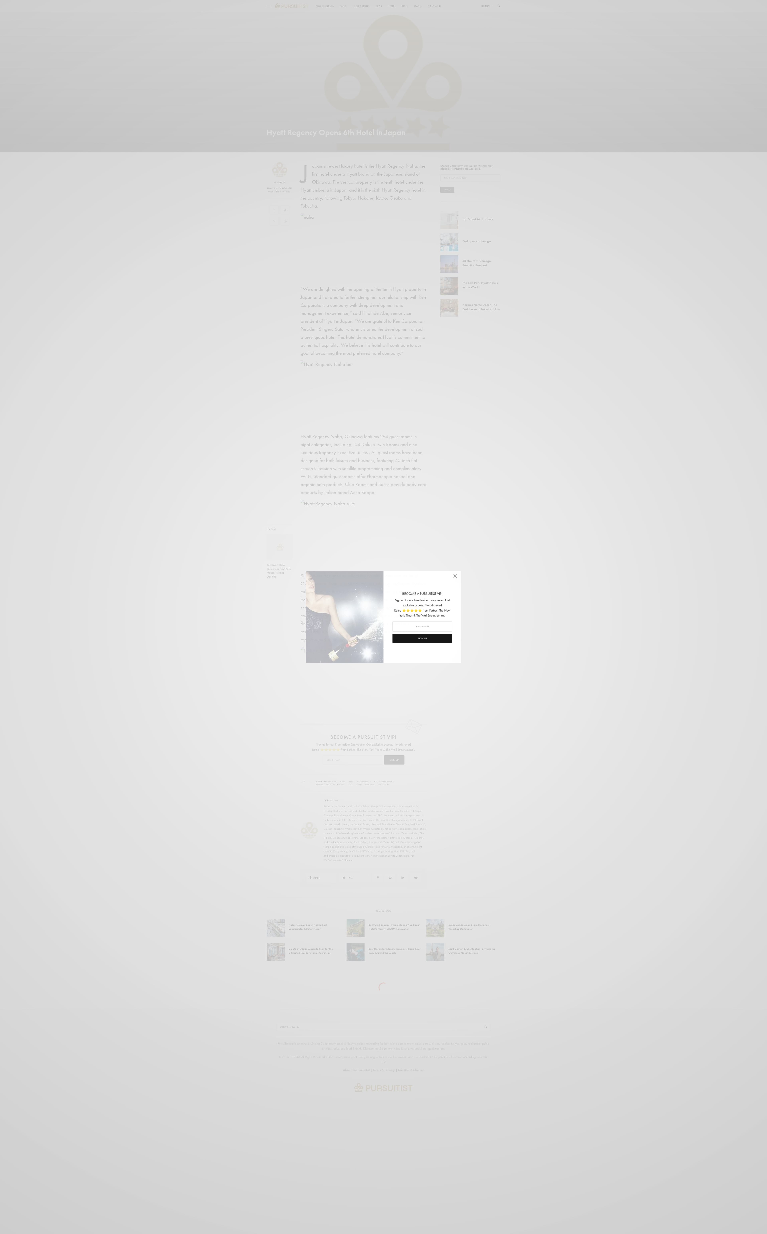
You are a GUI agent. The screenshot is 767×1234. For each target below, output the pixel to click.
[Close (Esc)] (455, 577)
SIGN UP (422, 638)
